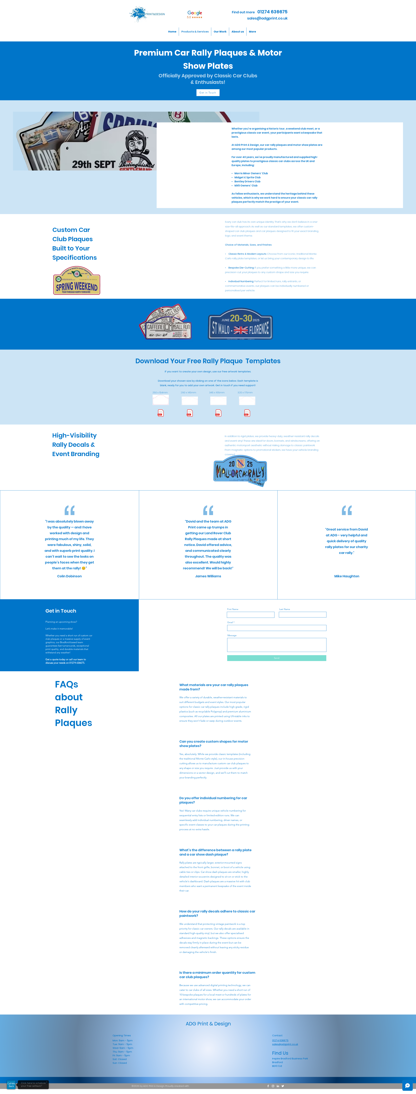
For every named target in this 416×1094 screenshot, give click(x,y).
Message (232, 635)
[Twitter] (282, 1086)
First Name (232, 609)
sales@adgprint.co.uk (267, 18)
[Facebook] (268, 1086)
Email (230, 622)
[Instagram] (273, 1086)
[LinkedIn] (278, 1086)
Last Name (284, 609)
